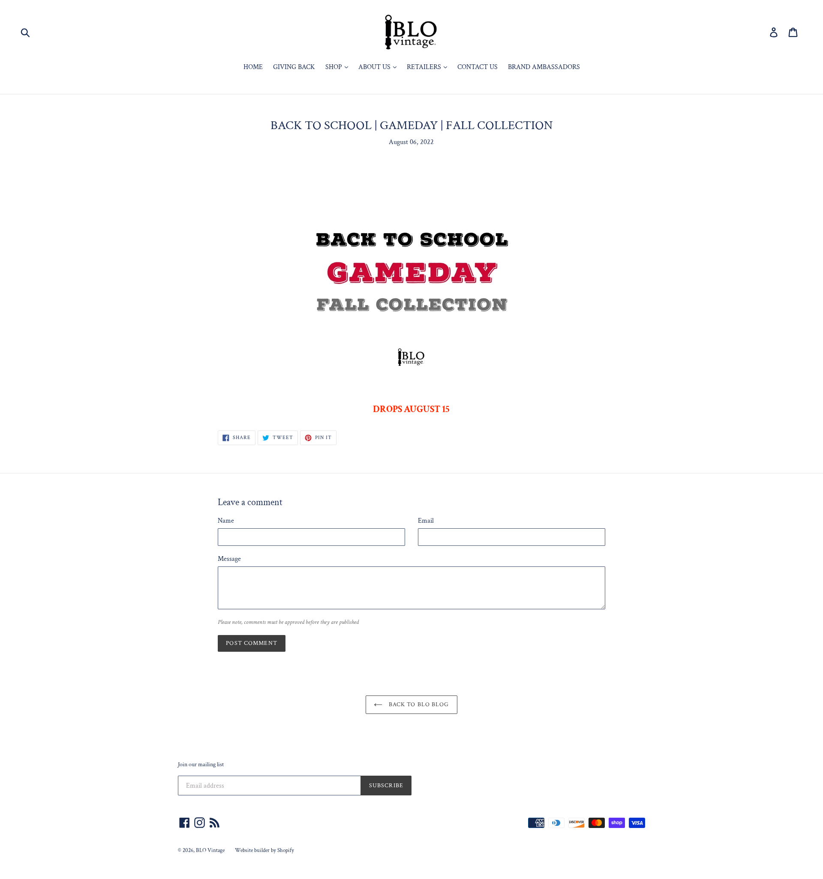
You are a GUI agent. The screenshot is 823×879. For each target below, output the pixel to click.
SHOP (334, 67)
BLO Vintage (210, 850)
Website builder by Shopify (264, 850)
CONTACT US (477, 67)
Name (226, 520)
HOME (253, 67)
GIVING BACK (294, 67)
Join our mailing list (201, 764)
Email (426, 520)
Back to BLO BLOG (418, 704)
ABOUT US (375, 67)
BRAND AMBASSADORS (544, 67)
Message (229, 558)
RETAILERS (425, 67)
